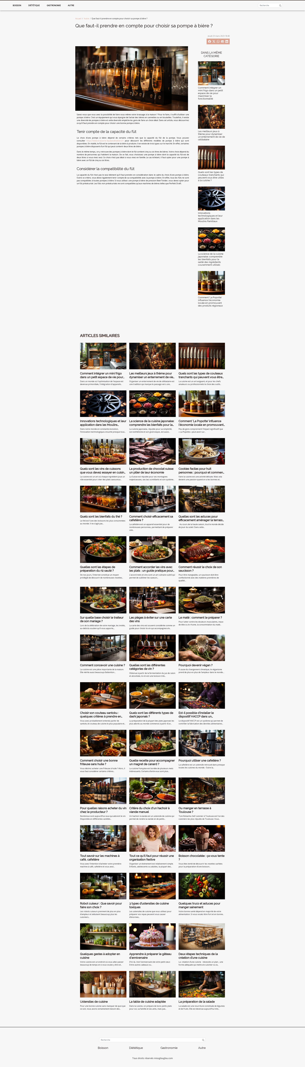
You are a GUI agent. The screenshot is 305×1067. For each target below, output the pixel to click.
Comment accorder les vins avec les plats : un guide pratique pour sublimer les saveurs (151, 570)
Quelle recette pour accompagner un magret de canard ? (152, 762)
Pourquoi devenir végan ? (196, 665)
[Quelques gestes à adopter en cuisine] (103, 936)
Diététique (34, 5)
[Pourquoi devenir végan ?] (202, 647)
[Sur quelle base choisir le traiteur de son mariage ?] (103, 600)
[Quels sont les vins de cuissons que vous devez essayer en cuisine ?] (103, 451)
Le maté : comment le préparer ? (200, 617)
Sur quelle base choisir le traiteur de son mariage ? (101, 619)
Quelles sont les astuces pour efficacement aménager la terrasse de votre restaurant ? (201, 520)
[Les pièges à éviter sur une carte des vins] (152, 600)
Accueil (78, 18)
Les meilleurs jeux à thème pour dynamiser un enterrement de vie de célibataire (211, 135)
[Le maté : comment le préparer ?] (202, 600)
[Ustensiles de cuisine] (103, 984)
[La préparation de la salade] (202, 984)
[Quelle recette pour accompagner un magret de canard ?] (152, 743)
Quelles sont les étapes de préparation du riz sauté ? (97, 568)
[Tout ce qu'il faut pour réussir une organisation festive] (152, 838)
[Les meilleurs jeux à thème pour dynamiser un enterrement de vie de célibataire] (211, 116)
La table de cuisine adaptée (147, 1001)
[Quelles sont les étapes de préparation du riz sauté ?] (103, 549)
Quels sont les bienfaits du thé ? (101, 516)
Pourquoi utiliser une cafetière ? (200, 760)
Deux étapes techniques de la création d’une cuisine (198, 955)
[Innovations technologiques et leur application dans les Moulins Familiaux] (211, 198)
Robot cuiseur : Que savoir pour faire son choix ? (101, 905)
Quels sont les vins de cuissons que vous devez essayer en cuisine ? (103, 472)
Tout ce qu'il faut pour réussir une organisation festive (151, 857)
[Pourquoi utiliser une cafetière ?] (202, 743)
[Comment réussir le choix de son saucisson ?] (202, 549)
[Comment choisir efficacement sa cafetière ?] (152, 499)
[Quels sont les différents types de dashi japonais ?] (152, 695)
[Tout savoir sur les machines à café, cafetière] (103, 838)
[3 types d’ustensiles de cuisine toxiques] (152, 886)
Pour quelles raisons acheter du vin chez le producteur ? (103, 809)
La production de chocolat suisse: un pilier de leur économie (151, 470)
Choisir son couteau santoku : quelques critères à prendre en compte (100, 716)
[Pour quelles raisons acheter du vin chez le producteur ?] (103, 790)
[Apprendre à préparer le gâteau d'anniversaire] (152, 936)
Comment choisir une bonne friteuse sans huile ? (99, 762)
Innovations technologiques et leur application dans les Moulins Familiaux (210, 217)
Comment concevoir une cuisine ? (102, 665)
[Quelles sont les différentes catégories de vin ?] (152, 647)
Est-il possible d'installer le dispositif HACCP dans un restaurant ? (196, 716)
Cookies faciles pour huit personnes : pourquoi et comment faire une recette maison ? (201, 472)
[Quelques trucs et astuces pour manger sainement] (202, 886)
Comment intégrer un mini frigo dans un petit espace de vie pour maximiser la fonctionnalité (210, 93)
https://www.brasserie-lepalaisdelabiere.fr (105, 140)
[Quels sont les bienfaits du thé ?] (103, 499)
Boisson (17, 5)
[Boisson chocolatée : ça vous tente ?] (202, 838)
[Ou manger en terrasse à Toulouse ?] (202, 790)
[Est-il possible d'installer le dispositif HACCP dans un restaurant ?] (202, 695)
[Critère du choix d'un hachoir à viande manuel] (152, 790)
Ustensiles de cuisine (94, 1001)
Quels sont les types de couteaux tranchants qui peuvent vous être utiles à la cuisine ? (211, 176)
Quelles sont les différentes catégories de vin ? (147, 666)
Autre (71, 5)
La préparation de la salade (197, 1001)
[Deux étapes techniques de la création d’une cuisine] (202, 936)
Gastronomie (54, 5)
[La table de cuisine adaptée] (152, 984)
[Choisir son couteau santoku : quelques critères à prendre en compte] (103, 695)
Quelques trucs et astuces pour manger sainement (199, 905)
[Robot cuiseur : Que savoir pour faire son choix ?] (103, 886)
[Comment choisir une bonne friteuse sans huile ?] (103, 743)
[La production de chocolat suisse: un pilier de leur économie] (152, 451)
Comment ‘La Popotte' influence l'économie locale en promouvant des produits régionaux (210, 301)
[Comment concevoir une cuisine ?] (103, 647)
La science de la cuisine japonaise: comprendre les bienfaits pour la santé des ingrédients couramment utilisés (210, 259)
